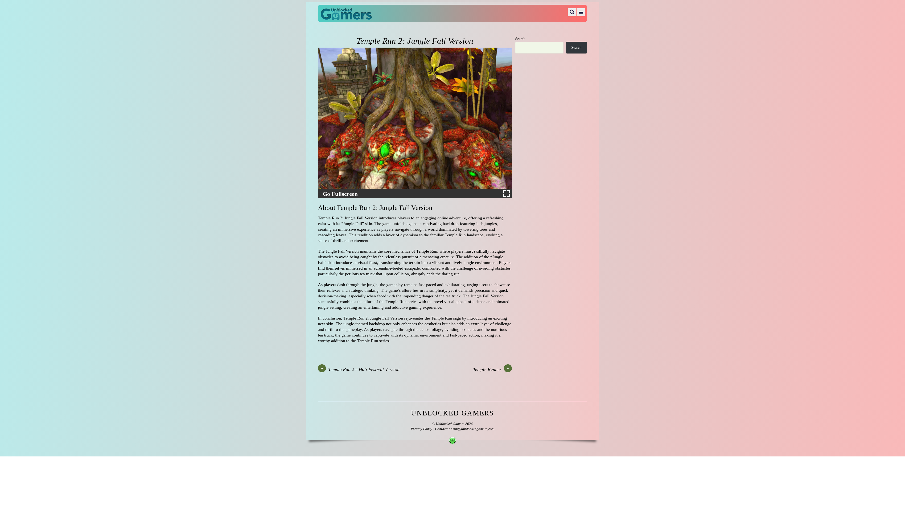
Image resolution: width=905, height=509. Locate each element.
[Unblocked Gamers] (346, 17)
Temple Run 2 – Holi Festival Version (360, 369)
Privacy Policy (421, 429)
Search (520, 39)
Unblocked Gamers (450, 424)
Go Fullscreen (340, 194)
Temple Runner (491, 369)
